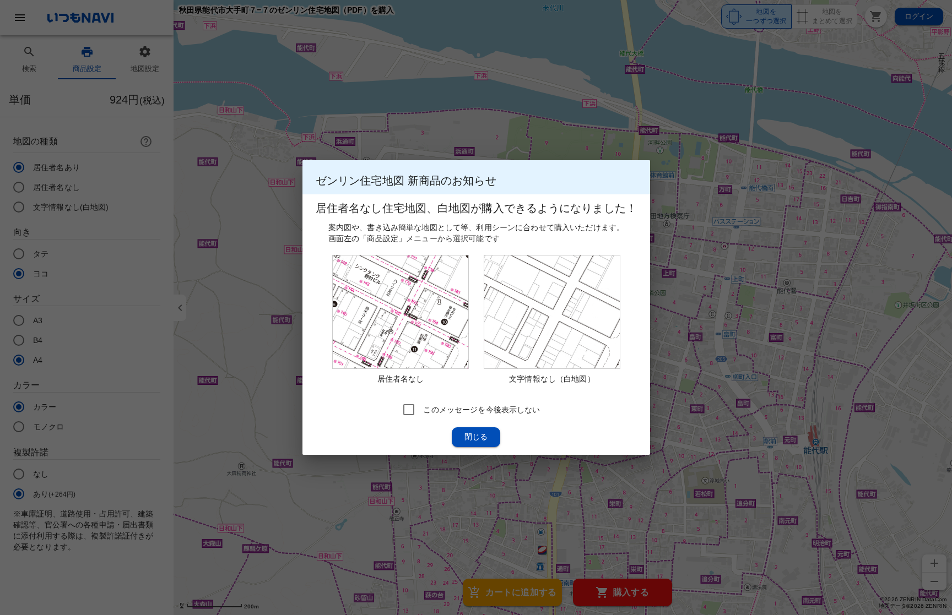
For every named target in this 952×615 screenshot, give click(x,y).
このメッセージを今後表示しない (481, 409)
